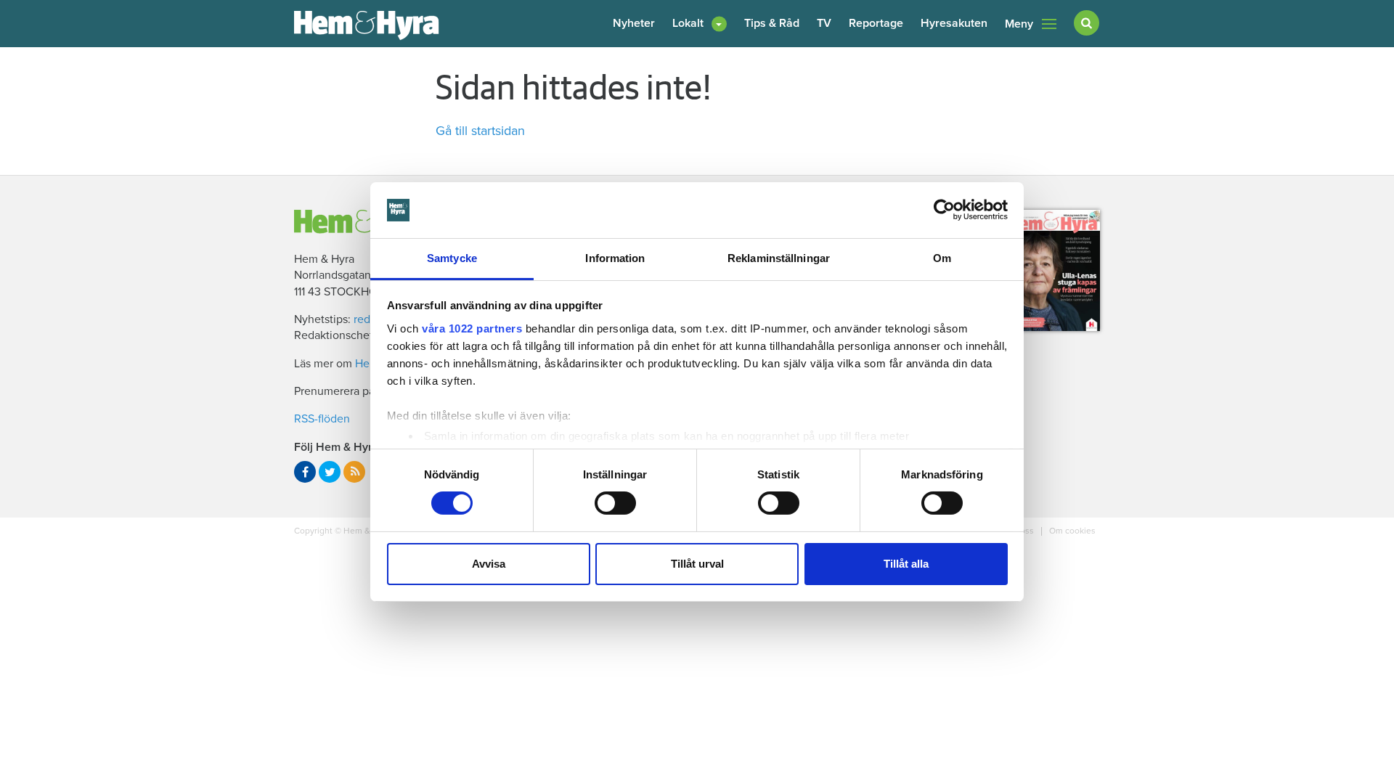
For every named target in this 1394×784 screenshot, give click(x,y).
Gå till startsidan (480, 131)
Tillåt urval (697, 564)
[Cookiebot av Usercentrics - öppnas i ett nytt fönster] (944, 210)
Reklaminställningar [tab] (778, 258)
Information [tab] (615, 258)
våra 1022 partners (472, 328)
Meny (1019, 24)
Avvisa (488, 564)
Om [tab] (942, 258)
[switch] (615, 503)
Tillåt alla (906, 564)
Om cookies (1071, 531)
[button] (699, 23)
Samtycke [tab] (452, 258)
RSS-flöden (322, 419)
